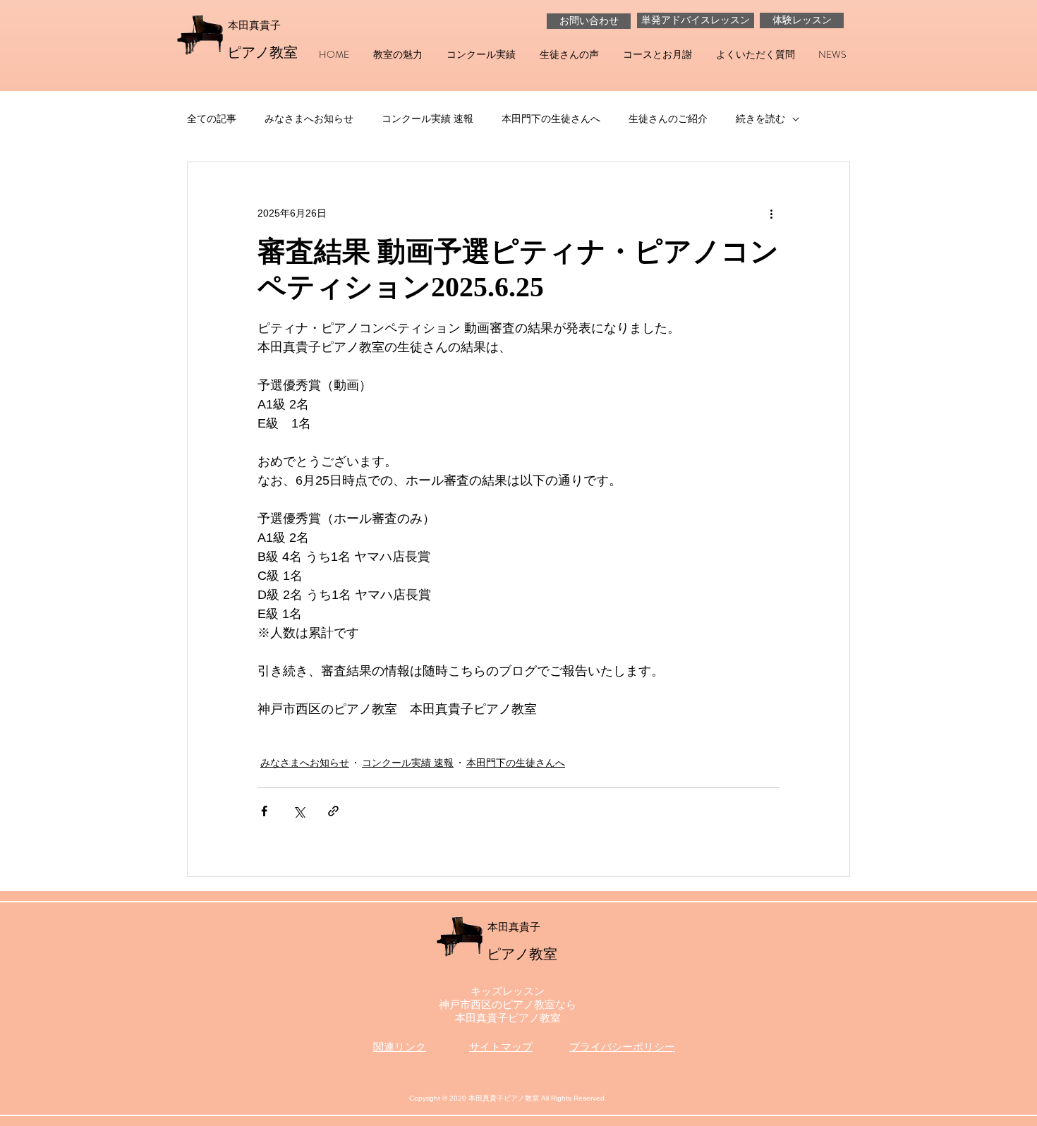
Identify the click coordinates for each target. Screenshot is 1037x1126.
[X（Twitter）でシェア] (298, 811)
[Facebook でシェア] (264, 811)
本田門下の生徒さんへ (551, 118)
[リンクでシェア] (333, 811)
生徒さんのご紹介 (668, 118)
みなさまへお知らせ (309, 118)
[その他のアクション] (771, 213)
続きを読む (760, 118)
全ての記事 (211, 118)
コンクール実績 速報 (427, 118)
